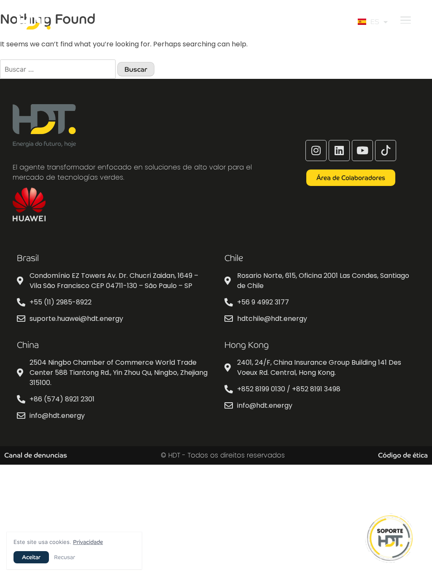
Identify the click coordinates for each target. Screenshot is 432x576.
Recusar (64, 557)
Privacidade (88, 542)
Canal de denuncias (35, 455)
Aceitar (31, 557)
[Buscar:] (58, 69)
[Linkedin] (339, 150)
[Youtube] (362, 150)
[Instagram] (316, 150)
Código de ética (403, 455)
